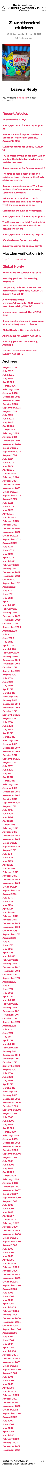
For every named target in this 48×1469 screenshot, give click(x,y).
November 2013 (11, 927)
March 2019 (8, 693)
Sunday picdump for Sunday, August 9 (23, 168)
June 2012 (7, 989)
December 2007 (11, 1186)
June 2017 (7, 769)
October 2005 (10, 1281)
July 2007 (7, 1205)
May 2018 (7, 729)
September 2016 (11, 802)
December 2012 (11, 967)
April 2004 (8, 1347)
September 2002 (11, 1413)
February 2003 (10, 1395)
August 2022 (9, 543)
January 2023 (9, 524)
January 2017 (9, 788)
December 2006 (11, 1230)
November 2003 (11, 1362)
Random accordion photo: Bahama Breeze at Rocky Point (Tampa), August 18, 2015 (22, 137)
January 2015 (9, 876)
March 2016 (8, 824)
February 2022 (10, 565)
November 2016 (11, 795)
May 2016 (7, 817)
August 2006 (9, 1245)
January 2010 (9, 1095)
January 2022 (9, 568)
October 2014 (9, 886)
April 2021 (7, 601)
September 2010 (11, 1066)
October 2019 (9, 667)
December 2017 (11, 748)
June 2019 (7, 682)
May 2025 (7, 422)
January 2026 (9, 393)
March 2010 (8, 1088)
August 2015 (9, 850)
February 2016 (10, 828)
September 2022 (11, 539)
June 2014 (8, 901)
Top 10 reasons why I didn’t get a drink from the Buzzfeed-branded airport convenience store (23, 225)
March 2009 (9, 1131)
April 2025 (8, 426)
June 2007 (8, 1208)
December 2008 (11, 1142)
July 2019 (7, 678)
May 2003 (7, 1384)
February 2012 (10, 1003)
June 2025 (8, 418)
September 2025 (11, 407)
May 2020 (7, 641)
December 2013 (11, 923)
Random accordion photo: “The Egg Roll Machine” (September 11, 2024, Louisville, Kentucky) (22, 189)
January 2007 (10, 1227)
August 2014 (9, 894)
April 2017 (7, 777)
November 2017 (11, 751)
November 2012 (11, 971)
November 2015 (11, 839)
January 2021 (9, 612)
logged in (22, 97)
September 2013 (11, 934)
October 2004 (10, 1325)
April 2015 (7, 865)
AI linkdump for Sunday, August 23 (21, 272)
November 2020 (11, 620)
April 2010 (7, 1084)
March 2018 (8, 737)
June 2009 (8, 1121)
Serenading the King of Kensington (22, 210)
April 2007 (8, 1216)
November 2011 (10, 1014)
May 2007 (7, 1212)
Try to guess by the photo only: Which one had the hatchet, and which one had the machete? (23, 159)
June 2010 (8, 1077)
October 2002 (10, 1409)
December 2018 (11, 704)
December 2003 (11, 1358)
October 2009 (10, 1106)
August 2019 (9, 674)
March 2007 (9, 1219)
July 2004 (7, 1336)
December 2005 (11, 1274)
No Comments (25, 38)
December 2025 (11, 396)
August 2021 (9, 587)
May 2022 (7, 554)
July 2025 (7, 415)
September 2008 (11, 1153)
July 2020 (7, 634)
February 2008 (10, 1179)
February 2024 (10, 477)
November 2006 (11, 1234)
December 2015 (11, 835)
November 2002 (11, 1406)
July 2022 (7, 546)
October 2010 (9, 1062)
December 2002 (11, 1402)
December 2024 (11, 440)
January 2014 (9, 919)
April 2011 (7, 1040)
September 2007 (11, 1197)
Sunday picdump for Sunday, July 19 (22, 246)
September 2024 (11, 451)
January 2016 (9, 832)
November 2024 (11, 444)
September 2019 (11, 671)
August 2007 (9, 1201)
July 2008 (7, 1161)
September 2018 (11, 715)
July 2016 (7, 810)
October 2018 (9, 711)
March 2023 (9, 517)
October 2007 (10, 1194)
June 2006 (8, 1252)
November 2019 (11, 663)
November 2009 (11, 1102)
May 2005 (7, 1300)
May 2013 (7, 949)
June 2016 (7, 813)
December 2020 (11, 616)
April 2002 (8, 1431)
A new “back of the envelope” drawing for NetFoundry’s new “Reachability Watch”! (22, 303)
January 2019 (9, 700)
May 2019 (7, 685)
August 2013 (9, 938)
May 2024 (7, 466)
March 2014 (8, 912)
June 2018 (8, 726)
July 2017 (7, 766)
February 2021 (10, 609)
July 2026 (7, 371)
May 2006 (7, 1256)
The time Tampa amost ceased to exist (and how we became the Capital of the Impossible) (23, 177)
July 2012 (7, 985)
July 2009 (7, 1117)
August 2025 (9, 411)
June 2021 (7, 594)
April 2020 (8, 645)
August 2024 (9, 455)
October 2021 (9, 579)
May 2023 (7, 510)
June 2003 (8, 1380)
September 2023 (11, 495)
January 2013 (9, 963)
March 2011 (8, 1044)
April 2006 (8, 1259)
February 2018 (10, 740)
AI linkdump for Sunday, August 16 (21, 335)
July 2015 (7, 854)
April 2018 (7, 733)
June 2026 (8, 374)
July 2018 (7, 722)
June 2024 (8, 462)
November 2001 (11, 1450)
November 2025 (11, 400)
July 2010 (7, 1073)
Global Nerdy (13, 266)
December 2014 (11, 879)
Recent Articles (15, 113)
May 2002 (7, 1428)
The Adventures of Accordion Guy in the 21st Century (23, 8)
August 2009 (9, 1113)
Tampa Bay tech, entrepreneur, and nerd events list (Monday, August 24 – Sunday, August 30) (23, 290)
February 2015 (10, 872)
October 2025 (10, 404)
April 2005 (8, 1303)
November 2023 (11, 488)
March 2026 (9, 385)
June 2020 (8, 638)
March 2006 (9, 1263)
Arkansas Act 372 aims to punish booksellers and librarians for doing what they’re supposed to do (22, 201)
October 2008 (10, 1150)
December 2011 (10, 1011)
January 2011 (9, 1051)
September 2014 (11, 890)
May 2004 (7, 1344)
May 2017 (7, 773)
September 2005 (11, 1285)
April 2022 (8, 557)
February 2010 (10, 1091)
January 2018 (9, 744)
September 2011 (11, 1022)
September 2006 (11, 1241)
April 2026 (8, 382)
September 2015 (11, 846)
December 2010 (11, 1055)
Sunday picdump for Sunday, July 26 (22, 234)
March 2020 (9, 649)
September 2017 (11, 758)
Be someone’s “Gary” (14, 119)
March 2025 (9, 429)
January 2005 (10, 1314)
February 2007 (10, 1223)
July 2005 (7, 1292)
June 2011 (7, 1033)
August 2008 (9, 1157)
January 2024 (10, 481)
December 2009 (11, 1099)
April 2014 (7, 908)
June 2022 (8, 550)
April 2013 (7, 952)
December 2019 (11, 660)
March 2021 (8, 605)
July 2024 (7, 459)
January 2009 (10, 1139)
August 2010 (9, 1069)
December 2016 (11, 791)
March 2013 (8, 956)
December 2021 (11, 572)
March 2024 (9, 473)
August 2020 (9, 630)
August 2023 (9, 499)
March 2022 (9, 561)
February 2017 (10, 784)
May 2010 (7, 1080)
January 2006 (10, 1270)
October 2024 (10, 448)
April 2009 (8, 1128)
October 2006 (10, 1238)
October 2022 (10, 535)
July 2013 (7, 941)
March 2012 (8, 1000)
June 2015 (7, 857)
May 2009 (7, 1124)
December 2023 (11, 484)
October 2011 (9, 1018)
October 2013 (9, 930)
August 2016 (9, 806)
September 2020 (11, 627)
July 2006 (7, 1249)
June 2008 (8, 1164)
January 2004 (10, 1355)
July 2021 (7, 590)
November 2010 (11, 1058)
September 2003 (11, 1369)
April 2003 (8, 1387)
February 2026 (10, 389)
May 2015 (7, 861)
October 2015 (9, 843)
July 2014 (7, 897)
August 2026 (9, 367)
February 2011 (10, 1047)
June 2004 (8, 1340)
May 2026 (7, 378)
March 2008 (9, 1175)
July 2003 (7, 1377)
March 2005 (9, 1307)
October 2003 (10, 1366)
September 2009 (11, 1110)
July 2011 (7, 1029)
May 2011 (7, 1036)
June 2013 (7, 945)
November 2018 (11, 707)
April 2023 (8, 513)
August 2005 (9, 1289)
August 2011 (9, 1025)
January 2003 (10, 1398)
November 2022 (11, 532)
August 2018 (9, 718)
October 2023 (10, 492)
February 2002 (10, 1439)
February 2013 (10, 960)
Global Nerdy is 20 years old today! (21, 330)
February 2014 (10, 916)
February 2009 (10, 1135)
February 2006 (10, 1267)
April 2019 (7, 689)
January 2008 (10, 1183)
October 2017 (9, 755)
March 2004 (9, 1351)
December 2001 (11, 1446)
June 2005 (8, 1296)
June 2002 (8, 1424)
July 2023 (7, 502)
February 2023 (10, 521)
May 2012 (7, 993)
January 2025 (9, 437)
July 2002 (7, 1420)
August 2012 (9, 982)
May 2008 (7, 1168)
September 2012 (11, 978)
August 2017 (9, 762)
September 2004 (11, 1329)
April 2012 (7, 996)
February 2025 (10, 433)
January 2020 (10, 656)
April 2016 (7, 821)
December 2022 (11, 528)
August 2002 (9, 1417)
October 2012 (9, 974)
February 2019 (10, 696)
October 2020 (10, 623)
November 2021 (11, 576)
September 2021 (11, 583)
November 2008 (11, 1146)
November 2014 (11, 883)
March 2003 (9, 1391)
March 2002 (9, 1435)
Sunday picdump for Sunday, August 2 (23, 216)
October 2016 (9, 799)
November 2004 (11, 1322)
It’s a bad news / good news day (20, 240)
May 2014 (7, 905)
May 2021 (7, 598)
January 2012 (9, 1007)
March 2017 (8, 780)
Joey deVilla (18, 34)
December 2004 (11, 1318)
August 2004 (9, 1333)
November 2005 (11, 1278)
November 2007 (11, 1190)
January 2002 (10, 1442)
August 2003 (9, 1373)
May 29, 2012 (35, 34)
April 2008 (8, 1172)
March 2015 (8, 868)
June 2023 (8, 506)
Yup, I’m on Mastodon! (14, 259)
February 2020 (10, 652)
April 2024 (8, 470)
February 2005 (10, 1311)
